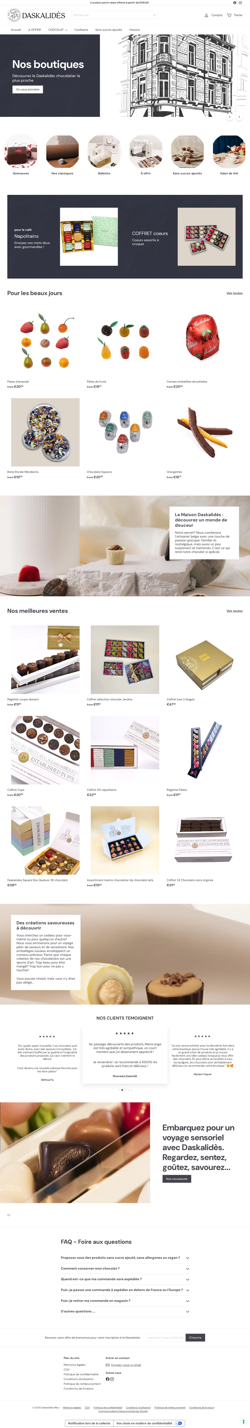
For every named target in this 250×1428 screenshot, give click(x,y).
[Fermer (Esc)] (178, 677)
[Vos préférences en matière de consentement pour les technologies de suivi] (240, 1421)
